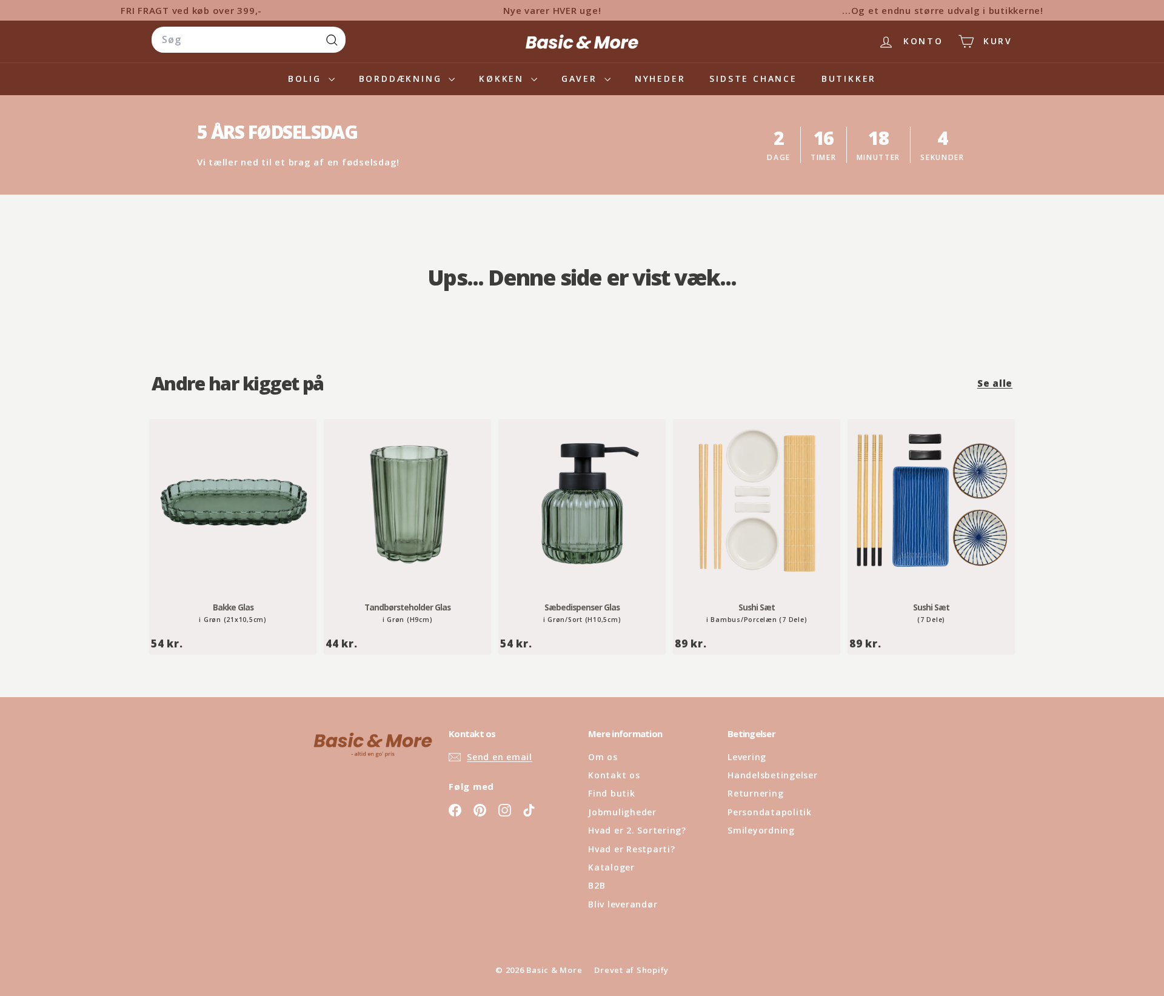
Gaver (581, 78)
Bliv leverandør (622, 904)
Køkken (503, 78)
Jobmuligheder (622, 812)
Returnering (755, 793)
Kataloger (611, 867)
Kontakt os (614, 775)
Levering (747, 757)
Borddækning (402, 78)
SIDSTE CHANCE (753, 78)
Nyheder (660, 78)
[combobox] (249, 40)
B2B (596, 885)
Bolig (307, 78)
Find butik (611, 793)
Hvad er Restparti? (631, 849)
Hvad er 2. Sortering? (637, 830)
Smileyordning (761, 830)
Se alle (994, 383)
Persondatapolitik (770, 812)
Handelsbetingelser (773, 775)
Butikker (848, 78)
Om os (603, 757)
